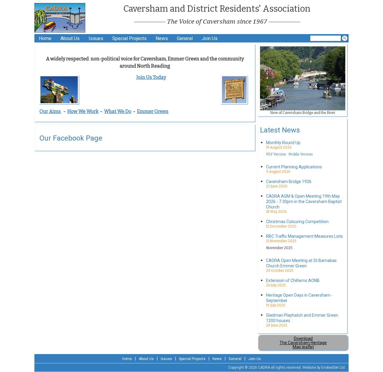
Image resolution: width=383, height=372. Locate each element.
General (185, 38)
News (162, 38)
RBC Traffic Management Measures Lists (304, 236)
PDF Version (276, 154)
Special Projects (129, 38)
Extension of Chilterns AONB (293, 280)
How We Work (82, 111)
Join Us (210, 38)
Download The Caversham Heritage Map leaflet (303, 342)
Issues (96, 38)
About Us (70, 38)
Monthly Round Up (283, 142)
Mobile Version (300, 154)
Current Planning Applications (294, 166)
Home (45, 38)
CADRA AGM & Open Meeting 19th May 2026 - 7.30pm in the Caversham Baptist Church (304, 201)
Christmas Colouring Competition (297, 221)
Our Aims (50, 111)
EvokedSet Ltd (333, 367)
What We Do (117, 111)
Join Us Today (151, 77)
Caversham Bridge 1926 (288, 181)
